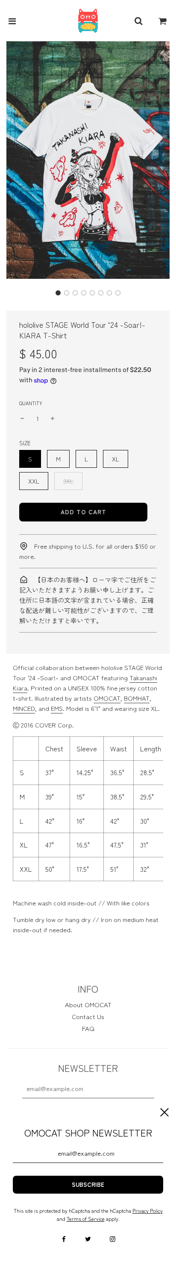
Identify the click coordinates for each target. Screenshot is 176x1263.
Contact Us (88, 1016)
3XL (68, 480)
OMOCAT (107, 697)
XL (115, 458)
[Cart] (163, 21)
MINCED (24, 708)
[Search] (138, 21)
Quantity (30, 403)
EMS (57, 708)
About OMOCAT (88, 1004)
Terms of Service (86, 1218)
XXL (33, 480)
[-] (22, 418)
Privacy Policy (147, 1210)
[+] (53, 418)
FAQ (88, 1028)
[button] (58, 292)
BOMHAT (137, 697)
